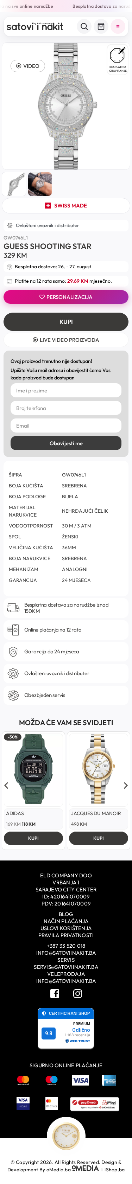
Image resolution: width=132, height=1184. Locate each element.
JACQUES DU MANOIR (96, 813)
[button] (28, 66)
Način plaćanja (66, 921)
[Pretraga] (84, 26)
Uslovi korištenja (66, 928)
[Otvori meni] (118, 26)
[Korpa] (101, 26)
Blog (66, 914)
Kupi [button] (33, 838)
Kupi (66, 321)
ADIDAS (15, 813)
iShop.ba (115, 1169)
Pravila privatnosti (66, 935)
